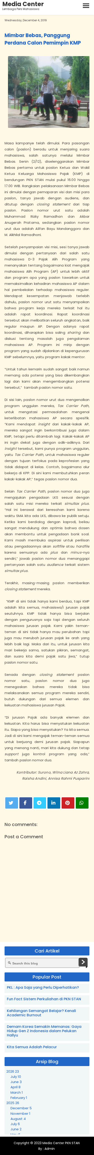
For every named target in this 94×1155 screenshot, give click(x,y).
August (18, 1118)
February (18, 1097)
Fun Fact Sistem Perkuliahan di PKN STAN (44, 999)
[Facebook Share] (26, 803)
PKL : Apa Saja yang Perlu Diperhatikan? (43, 987)
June (16, 1081)
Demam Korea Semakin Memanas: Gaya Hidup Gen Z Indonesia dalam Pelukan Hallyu (44, 1031)
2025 (12, 1102)
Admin (49, 1148)
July (15, 1076)
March (16, 1092)
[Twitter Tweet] (12, 803)
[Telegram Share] (40, 803)
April (15, 1087)
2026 (12, 1071)
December (21, 1108)
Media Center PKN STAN (61, 1143)
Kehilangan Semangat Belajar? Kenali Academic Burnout (41, 1013)
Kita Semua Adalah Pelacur (32, 1047)
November (20, 1113)
